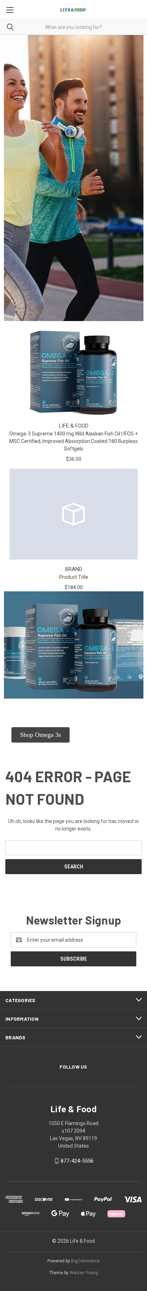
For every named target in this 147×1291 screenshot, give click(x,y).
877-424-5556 (77, 1161)
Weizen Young (84, 1272)
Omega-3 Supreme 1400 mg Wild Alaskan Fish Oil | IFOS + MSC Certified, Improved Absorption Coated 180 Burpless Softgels (73, 441)
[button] (40, 735)
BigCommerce (85, 1260)
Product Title (73, 577)
